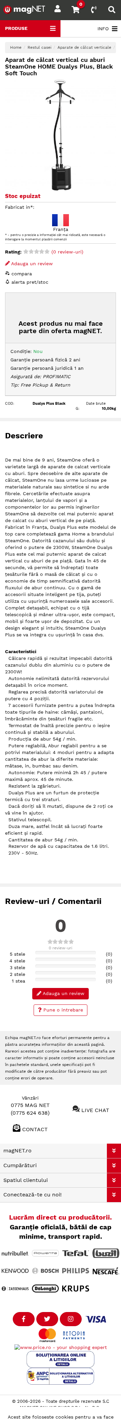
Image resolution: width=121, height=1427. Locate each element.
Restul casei (39, 47)
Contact (35, 1129)
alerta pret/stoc (29, 282)
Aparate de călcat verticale (84, 47)
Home (16, 47)
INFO (103, 28)
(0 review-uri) (66, 251)
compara (21, 273)
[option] (60, 135)
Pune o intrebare (62, 1010)
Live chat (95, 1110)
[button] (114, 1151)
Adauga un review (31, 263)
